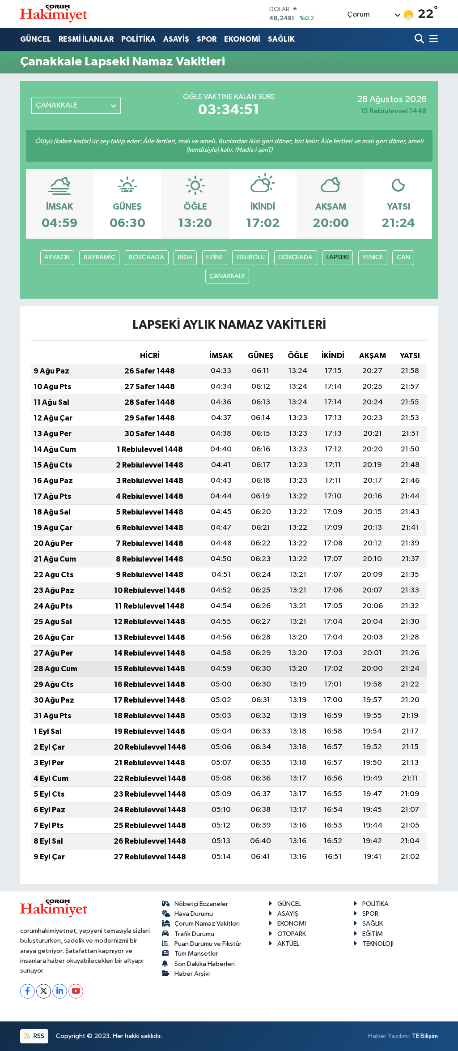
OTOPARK (291, 934)
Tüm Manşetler (196, 953)
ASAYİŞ (176, 39)
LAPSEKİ (338, 257)
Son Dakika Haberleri (204, 964)
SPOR (206, 39)
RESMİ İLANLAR (86, 39)
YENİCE (372, 257)
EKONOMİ (242, 39)
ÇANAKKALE (227, 276)
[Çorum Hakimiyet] (53, 14)
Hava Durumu (193, 913)
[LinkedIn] (59, 991)
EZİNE (214, 257)
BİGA (185, 257)
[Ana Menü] (432, 39)
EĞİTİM (372, 934)
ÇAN (403, 257)
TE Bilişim (425, 1036)
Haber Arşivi (192, 973)
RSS (38, 1036)
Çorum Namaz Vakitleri (207, 923)
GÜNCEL (35, 39)
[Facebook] (27, 991)
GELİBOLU (251, 257)
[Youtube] (75, 991)
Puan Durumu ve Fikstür (208, 943)
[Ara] (420, 39)
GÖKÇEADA (295, 257)
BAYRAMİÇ (99, 257)
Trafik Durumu (194, 934)
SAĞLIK (281, 39)
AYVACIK (57, 257)
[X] (43, 991)
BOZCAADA (146, 257)
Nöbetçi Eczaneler (201, 904)
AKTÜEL (288, 943)
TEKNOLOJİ (378, 943)
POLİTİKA (138, 39)
